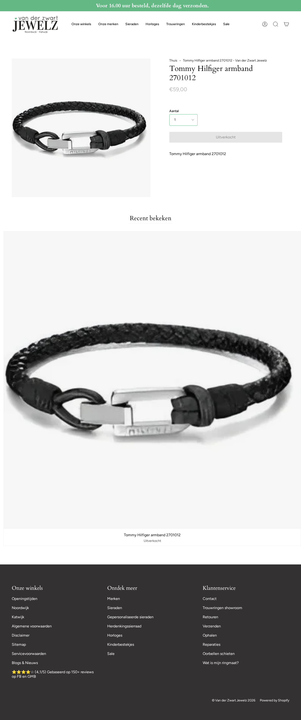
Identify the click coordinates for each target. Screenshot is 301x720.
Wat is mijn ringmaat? (221, 663)
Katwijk (18, 617)
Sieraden (114, 608)
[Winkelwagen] (286, 24)
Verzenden (212, 626)
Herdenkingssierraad (124, 626)
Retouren (210, 617)
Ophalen (210, 635)
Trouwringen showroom (222, 608)
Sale (111, 653)
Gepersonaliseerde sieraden (130, 617)
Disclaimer (20, 635)
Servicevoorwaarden (29, 653)
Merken (113, 598)
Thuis (173, 61)
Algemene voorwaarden (32, 626)
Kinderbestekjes (120, 644)
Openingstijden (24, 598)
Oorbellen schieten (219, 653)
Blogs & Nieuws (25, 663)
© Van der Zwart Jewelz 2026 (233, 700)
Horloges (114, 635)
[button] (81, 24)
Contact (210, 598)
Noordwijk (20, 608)
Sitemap (19, 644)
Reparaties (211, 644)
